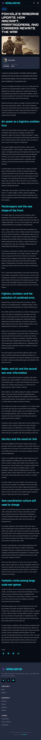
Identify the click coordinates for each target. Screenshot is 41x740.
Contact (4, 710)
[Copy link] (18, 654)
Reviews (4, 693)
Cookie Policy (5, 725)
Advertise (4, 707)
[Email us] (13, 680)
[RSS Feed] (8, 680)
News (3, 689)
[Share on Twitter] (3, 654)
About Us (4, 701)
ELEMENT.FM (24, 734)
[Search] (34, 3)
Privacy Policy (5, 719)
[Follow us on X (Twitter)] (3, 680)
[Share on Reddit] (13, 654)
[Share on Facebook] (8, 654)
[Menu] (38, 3)
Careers (4, 704)
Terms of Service (6, 722)
